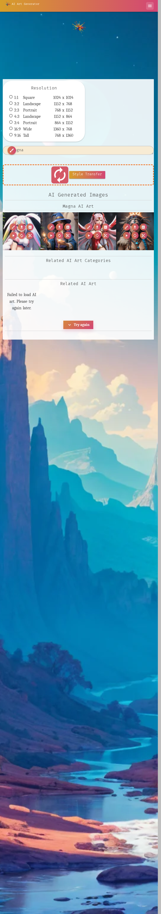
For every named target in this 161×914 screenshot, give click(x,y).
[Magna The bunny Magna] (21, 231)
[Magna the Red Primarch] (97, 231)
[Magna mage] (59, 231)
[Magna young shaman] (135, 231)
